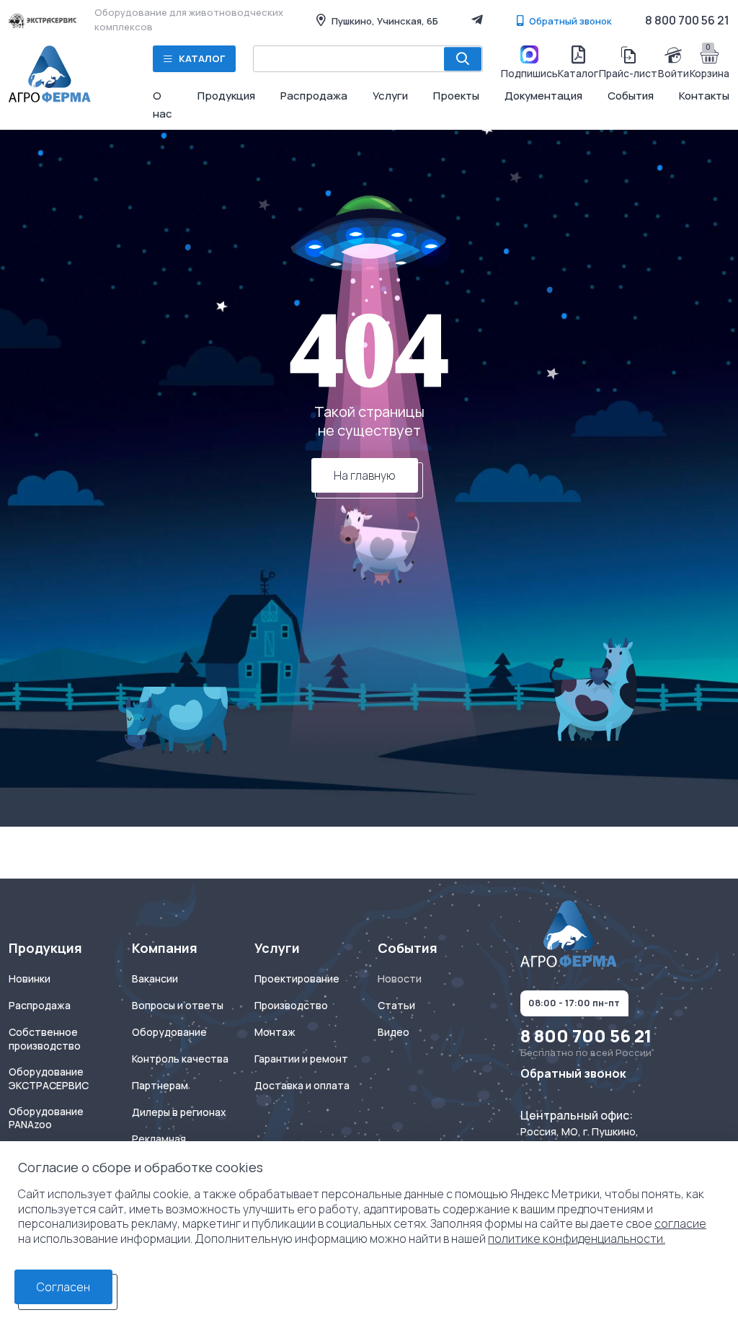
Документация (543, 95)
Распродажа (313, 95)
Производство (291, 1005)
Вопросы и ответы (177, 1005)
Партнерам (160, 1085)
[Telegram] (477, 19)
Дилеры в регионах (179, 1112)
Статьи (396, 1005)
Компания (164, 948)
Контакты (704, 95)
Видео (393, 1032)
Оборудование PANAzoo (46, 1118)
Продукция (226, 95)
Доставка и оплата (302, 1085)
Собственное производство (45, 1039)
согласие (680, 1223)
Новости (400, 978)
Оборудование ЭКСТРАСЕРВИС (49, 1078)
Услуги (390, 95)
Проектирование (296, 978)
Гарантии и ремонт (301, 1058)
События (631, 95)
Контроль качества (180, 1058)
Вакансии (155, 978)
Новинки (29, 978)
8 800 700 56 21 (687, 20)
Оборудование (169, 1032)
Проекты (456, 95)
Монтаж (274, 1032)
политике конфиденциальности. (576, 1238)
